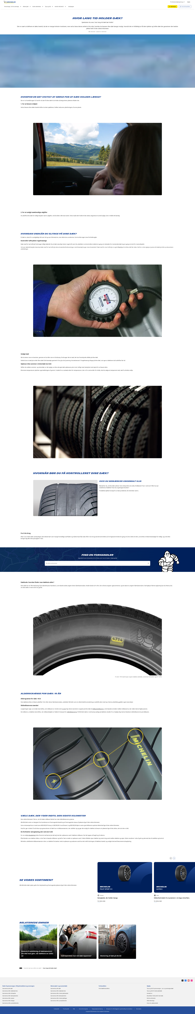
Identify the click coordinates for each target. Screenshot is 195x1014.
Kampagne (71, 6)
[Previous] (170, 858)
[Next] (174, 858)
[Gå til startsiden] (10, 2)
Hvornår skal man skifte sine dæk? (32, 968)
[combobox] (97, 563)
